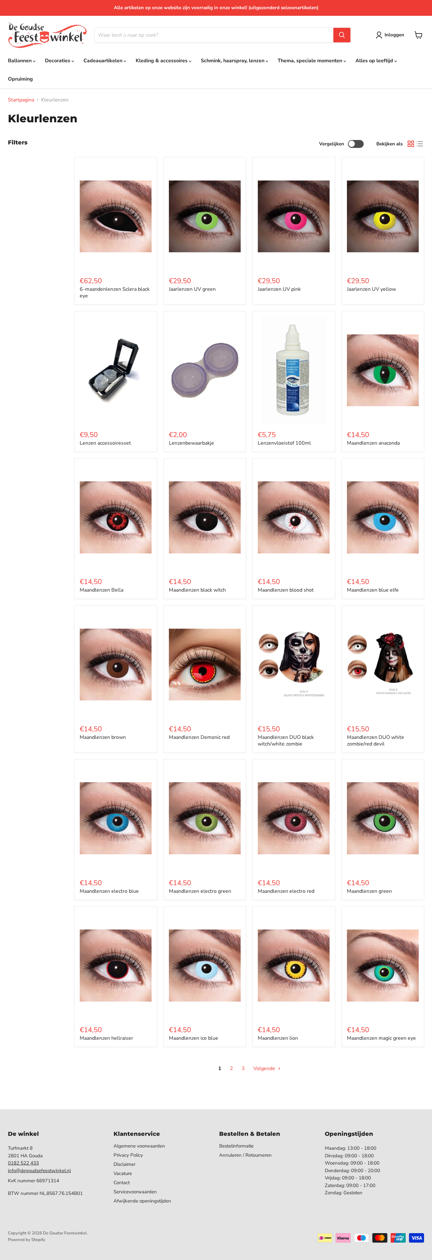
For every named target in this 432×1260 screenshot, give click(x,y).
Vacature (123, 1173)
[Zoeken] (341, 35)
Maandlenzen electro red (286, 891)
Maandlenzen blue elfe (373, 590)
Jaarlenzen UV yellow (371, 289)
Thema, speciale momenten (310, 60)
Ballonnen (20, 60)
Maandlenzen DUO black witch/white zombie (286, 740)
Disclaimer (124, 1164)
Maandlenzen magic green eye (381, 1038)
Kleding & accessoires (162, 60)
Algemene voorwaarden (139, 1146)
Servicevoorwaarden (135, 1192)
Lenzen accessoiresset (105, 443)
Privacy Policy (128, 1155)
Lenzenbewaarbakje (191, 443)
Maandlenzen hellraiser (106, 1038)
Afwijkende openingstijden (142, 1201)
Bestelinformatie (236, 1146)
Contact (122, 1182)
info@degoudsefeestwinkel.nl (39, 1170)
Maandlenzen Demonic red (199, 737)
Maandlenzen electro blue (109, 891)
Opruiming (20, 79)
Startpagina (21, 100)
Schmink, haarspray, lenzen (233, 60)
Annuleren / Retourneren (245, 1155)
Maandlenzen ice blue (193, 1038)
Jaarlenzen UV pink (279, 289)
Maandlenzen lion (278, 1038)
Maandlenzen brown (103, 737)
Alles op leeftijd (374, 60)
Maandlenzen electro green (200, 891)
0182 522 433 (23, 1163)
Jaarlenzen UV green (192, 289)
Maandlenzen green (369, 891)
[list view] (419, 143)
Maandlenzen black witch (197, 590)
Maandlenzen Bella (101, 590)
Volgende (264, 1068)
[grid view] (410, 143)
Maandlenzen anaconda (373, 443)
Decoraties (58, 60)
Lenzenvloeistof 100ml (284, 443)
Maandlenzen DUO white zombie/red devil (375, 740)
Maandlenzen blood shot (286, 590)
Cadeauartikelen (103, 60)
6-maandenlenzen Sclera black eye (115, 292)
